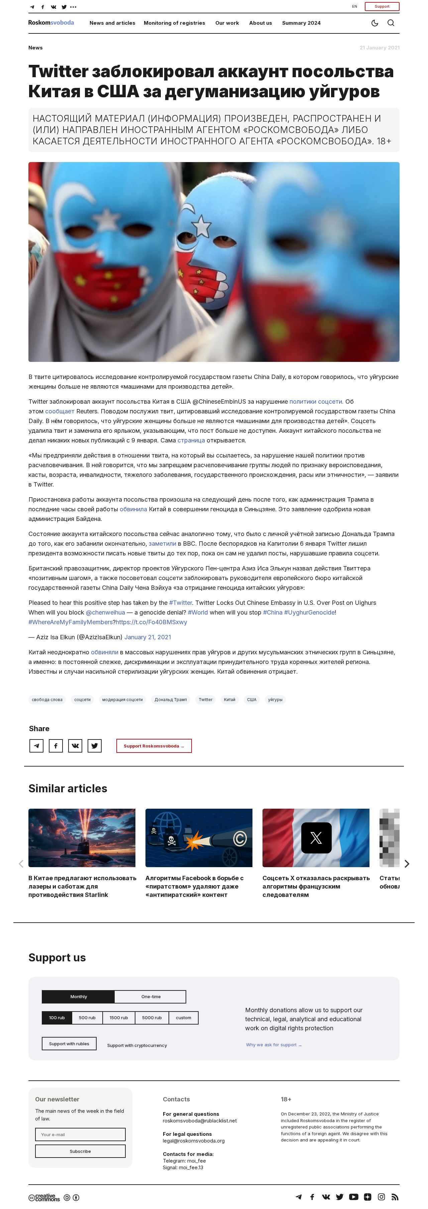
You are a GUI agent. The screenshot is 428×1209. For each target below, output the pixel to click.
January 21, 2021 (147, 637)
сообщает (60, 411)
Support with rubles (69, 1043)
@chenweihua (105, 612)
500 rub (87, 1017)
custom (183, 1017)
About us (260, 23)
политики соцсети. (317, 401)
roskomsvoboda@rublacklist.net (200, 1120)
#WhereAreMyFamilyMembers (70, 622)
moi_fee (196, 1161)
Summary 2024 (301, 23)
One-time (151, 996)
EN (354, 6)
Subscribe (80, 1151)
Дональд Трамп (170, 699)
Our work (227, 23)
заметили (162, 543)
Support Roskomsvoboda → (154, 746)
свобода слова (47, 699)
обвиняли (104, 652)
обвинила (133, 509)
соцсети (82, 699)
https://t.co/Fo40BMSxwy (151, 622)
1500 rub (119, 1017)
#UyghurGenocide (309, 612)
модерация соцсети (122, 699)
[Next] (406, 863)
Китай (229, 699)
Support (382, 6)
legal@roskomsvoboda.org (194, 1140)
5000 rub (152, 1017)
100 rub (57, 1017)
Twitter (205, 699)
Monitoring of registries (174, 23)
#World (198, 612)
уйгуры (275, 699)
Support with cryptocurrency (137, 1045)
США (251, 699)
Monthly (79, 996)
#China (273, 612)
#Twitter (180, 602)
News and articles (112, 23)
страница (191, 440)
